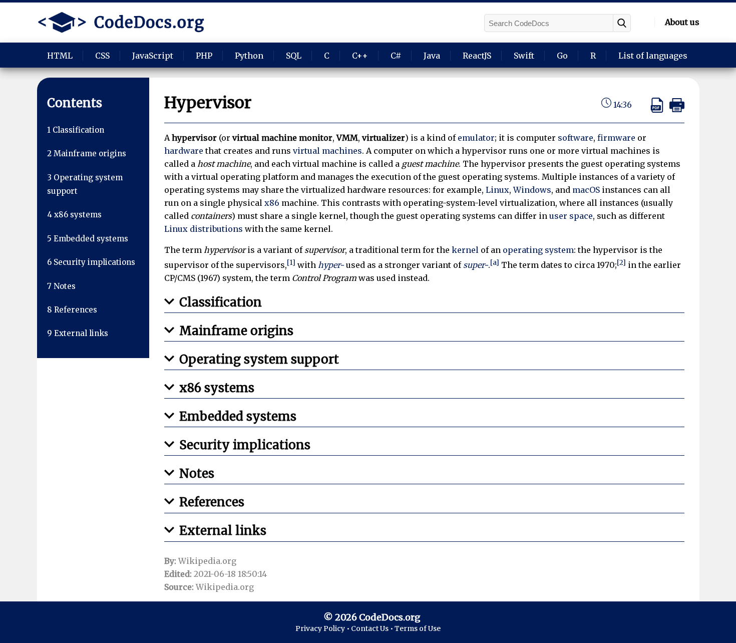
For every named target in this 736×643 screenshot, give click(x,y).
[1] (291, 262)
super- (475, 265)
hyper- (331, 265)
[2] (621, 262)
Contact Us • (373, 628)
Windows (532, 190)
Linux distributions (203, 229)
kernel (465, 250)
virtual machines (327, 151)
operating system (538, 250)
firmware (616, 138)
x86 (271, 203)
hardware (183, 151)
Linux (497, 190)
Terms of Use (418, 628)
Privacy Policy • (323, 628)
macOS (586, 190)
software (575, 138)
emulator (476, 138)
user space (571, 216)
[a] (494, 262)
